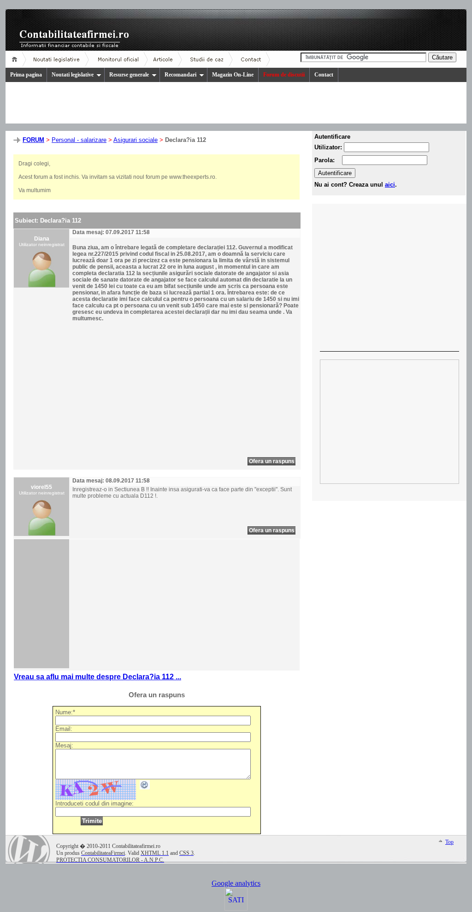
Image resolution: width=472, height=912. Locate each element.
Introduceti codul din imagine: (94, 803)
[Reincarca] (145, 787)
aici (390, 184)
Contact (323, 74)
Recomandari (180, 74)
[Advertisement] (149, 392)
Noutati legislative (73, 74)
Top (449, 842)
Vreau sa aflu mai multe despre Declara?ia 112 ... (97, 677)
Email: (63, 728)
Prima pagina (26, 74)
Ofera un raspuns (272, 461)
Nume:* (65, 712)
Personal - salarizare (79, 139)
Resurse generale (129, 74)
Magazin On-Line (233, 74)
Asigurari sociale (135, 139)
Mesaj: (64, 745)
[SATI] (236, 908)
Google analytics (236, 883)
